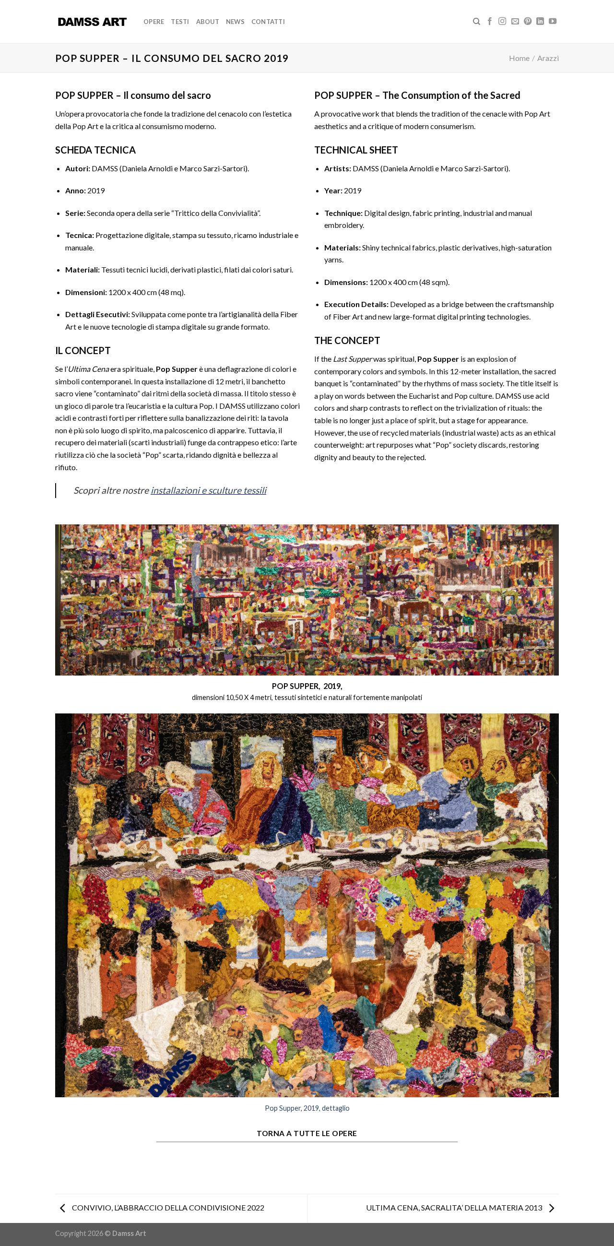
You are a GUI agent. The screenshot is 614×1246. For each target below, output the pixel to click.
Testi (180, 21)
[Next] (553, 917)
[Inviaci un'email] (515, 21)
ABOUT (207, 21)
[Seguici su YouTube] (552, 21)
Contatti (268, 21)
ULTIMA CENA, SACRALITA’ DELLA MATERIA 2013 (454, 1207)
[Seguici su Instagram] (502, 21)
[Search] (476, 21)
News (235, 21)
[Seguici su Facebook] (490, 21)
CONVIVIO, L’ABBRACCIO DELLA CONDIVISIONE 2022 (167, 1207)
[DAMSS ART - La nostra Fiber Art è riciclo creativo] (92, 21)
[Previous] (60, 917)
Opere (153, 21)
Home (519, 57)
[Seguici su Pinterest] (527, 21)
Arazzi (548, 57)
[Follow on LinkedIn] (540, 21)
